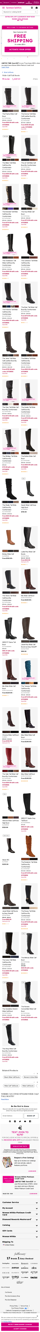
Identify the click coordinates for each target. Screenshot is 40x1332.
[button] (32, 7)
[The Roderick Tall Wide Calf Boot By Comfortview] (29, 845)
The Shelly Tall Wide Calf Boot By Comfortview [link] (9, 508)
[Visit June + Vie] (6, 1273)
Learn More (5, 67)
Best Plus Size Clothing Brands (12, 1313)
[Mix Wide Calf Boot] (29, 579)
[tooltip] (6, 2)
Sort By (17, 79)
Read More (5, 1099)
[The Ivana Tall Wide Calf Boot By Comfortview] (10, 943)
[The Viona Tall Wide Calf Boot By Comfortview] (10, 579)
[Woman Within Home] (14, 8)
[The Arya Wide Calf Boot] (29, 195)
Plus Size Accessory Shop (12, 1296)
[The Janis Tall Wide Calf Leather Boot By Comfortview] (10, 342)
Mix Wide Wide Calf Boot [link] (9, 688)
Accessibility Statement (30, 1313)
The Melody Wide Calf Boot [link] (28, 960)
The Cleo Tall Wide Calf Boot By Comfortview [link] (10, 409)
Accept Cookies (20, 1329)
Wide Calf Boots (8, 72)
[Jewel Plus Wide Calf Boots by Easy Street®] (29, 628)
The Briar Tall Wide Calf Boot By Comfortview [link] (29, 309)
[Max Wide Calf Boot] (29, 757)
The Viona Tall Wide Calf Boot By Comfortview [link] (9, 599)
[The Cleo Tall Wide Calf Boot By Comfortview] (10, 391)
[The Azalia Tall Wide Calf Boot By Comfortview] (29, 391)
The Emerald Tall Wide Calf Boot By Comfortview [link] (10, 215)
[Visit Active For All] (34, 1273)
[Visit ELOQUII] (15, 1272)
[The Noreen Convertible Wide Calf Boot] (29, 992)
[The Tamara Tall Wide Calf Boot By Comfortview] (29, 669)
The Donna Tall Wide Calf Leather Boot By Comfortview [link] (28, 117)
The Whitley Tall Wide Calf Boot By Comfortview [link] (9, 459)
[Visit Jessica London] (6, 1268)
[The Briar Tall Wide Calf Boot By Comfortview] (29, 293)
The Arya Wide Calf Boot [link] (27, 214)
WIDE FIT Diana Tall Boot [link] (9, 644)
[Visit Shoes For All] (15, 1278)
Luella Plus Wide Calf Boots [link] (28, 554)
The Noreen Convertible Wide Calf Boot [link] (28, 1010)
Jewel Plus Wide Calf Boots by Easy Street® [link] (29, 647)
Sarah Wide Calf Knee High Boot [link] (28, 507)
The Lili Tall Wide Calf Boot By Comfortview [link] (28, 165)
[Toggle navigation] (3, 8)
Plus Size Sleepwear (11, 1300)
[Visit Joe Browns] (24, 1267)
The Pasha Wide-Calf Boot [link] (9, 116)
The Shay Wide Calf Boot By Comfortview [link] (9, 1051)
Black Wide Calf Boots (12, 1077)
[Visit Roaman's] (24, 1263)
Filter (7, 79)
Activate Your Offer (20, 49)
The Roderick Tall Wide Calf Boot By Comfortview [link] (29, 865)
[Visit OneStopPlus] (6, 1263)
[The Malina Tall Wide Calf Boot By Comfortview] (29, 342)
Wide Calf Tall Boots (11, 1086)
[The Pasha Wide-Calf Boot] (10, 97)
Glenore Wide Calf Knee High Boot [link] (10, 823)
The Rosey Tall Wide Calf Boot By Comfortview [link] (28, 914)
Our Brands (8, 1292)
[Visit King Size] (34, 1278)
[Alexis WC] (10, 846)
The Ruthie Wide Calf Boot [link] (28, 458)
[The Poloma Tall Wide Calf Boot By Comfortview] (10, 293)
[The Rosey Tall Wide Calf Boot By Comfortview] (29, 894)
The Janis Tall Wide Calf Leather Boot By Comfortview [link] (9, 361)
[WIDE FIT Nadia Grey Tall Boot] (29, 804)
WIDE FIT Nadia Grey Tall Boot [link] (28, 820)
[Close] (37, 1316)
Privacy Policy (14, 1306)
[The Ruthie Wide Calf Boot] (29, 439)
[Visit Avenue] (15, 1268)
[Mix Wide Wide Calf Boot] (10, 669)
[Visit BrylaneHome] (24, 1278)
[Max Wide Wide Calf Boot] (29, 718)
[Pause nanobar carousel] (18, 20)
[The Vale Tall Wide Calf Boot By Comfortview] (10, 757)
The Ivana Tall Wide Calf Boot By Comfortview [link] (9, 963)
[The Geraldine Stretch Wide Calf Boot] (10, 992)
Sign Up (31, 1116)
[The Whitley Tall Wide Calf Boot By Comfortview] (10, 439)
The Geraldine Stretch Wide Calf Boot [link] (10, 1011)
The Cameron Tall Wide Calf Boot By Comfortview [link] (29, 264)
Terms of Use (24, 1306)
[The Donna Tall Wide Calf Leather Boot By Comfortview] (29, 97)
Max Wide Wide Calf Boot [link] (28, 737)
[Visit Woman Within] (15, 1263)
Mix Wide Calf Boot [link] (27, 596)
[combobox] (20, 12)
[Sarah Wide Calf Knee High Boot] (29, 489)
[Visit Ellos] (34, 1268)
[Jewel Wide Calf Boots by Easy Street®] (10, 894)
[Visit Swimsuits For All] (24, 1273)
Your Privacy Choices (17, 1308)
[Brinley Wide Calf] (10, 538)
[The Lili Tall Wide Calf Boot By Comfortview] (29, 146)
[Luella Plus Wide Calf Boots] (29, 537)
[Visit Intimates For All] (6, 1278)
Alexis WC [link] (5, 860)
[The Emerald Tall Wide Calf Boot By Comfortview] (10, 195)
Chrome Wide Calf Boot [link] (10, 736)
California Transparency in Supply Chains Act (19, 1310)
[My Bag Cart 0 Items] (37, 7)
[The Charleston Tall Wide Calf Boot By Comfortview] (10, 244)
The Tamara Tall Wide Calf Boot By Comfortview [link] (28, 689)
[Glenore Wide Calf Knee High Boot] (10, 804)
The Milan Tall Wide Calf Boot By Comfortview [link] (9, 166)
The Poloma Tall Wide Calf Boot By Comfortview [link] (10, 313)
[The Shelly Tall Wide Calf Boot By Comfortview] (10, 488)
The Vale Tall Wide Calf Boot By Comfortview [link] (10, 776)
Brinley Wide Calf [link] (8, 555)
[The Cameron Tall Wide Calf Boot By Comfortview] (29, 244)
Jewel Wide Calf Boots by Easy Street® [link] (10, 913)
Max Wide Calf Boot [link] (28, 775)
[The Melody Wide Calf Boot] (29, 943)
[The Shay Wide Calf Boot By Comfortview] (10, 1034)
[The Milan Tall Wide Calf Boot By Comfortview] (10, 146)
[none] (10, 97)
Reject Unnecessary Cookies (20, 1324)
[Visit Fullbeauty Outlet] (20, 1282)
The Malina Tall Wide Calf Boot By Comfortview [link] (28, 361)
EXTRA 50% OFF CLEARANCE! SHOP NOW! (20, 17)
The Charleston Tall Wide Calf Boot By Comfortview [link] (9, 264)
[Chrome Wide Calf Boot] (10, 718)
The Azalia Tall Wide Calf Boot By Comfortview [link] (28, 410)
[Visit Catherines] (34, 1263)
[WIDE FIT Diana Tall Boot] (10, 628)
